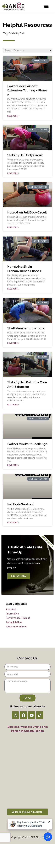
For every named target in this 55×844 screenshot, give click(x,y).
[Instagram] (15, 715)
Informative (12, 613)
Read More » (13, 116)
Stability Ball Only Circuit (25, 155)
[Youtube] (31, 715)
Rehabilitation (14, 622)
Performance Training (18, 618)
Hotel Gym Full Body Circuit (27, 212)
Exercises (11, 609)
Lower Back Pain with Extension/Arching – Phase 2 (27, 90)
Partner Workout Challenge (27, 444)
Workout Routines (16, 626)
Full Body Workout (20, 504)
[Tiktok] (39, 715)
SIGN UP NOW (18, 576)
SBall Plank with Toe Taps (25, 328)
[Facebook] (23, 715)
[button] (46, 6)
